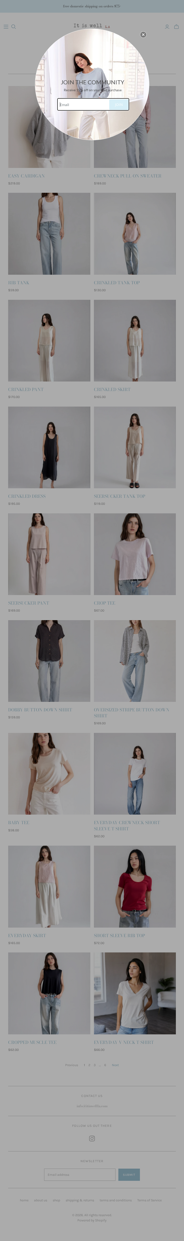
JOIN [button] (119, 104)
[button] (143, 35)
